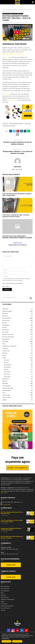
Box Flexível (20, 13)
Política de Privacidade (7, 606)
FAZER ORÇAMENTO (17, 468)
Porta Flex (6, 374)
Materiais (4, 381)
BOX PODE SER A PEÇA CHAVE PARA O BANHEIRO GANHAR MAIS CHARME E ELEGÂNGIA (17, 237)
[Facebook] (8, 630)
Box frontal (5, 332)
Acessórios (5, 308)
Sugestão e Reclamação (7, 599)
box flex (5, 123)
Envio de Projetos (5, 608)
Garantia (3, 595)
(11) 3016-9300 (6, 504)
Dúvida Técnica (5, 597)
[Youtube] (26, 630)
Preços (2, 601)
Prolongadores (5, 590)
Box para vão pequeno (8, 337)
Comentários (17, 243)
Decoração (5, 341)
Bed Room (5, 313)
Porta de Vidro (6, 395)
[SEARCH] (31, 298)
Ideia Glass (7, 22)
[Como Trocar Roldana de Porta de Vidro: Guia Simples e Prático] (30, 521)
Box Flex (6, 57)
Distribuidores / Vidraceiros (9, 346)
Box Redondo (5, 339)
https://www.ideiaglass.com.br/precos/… (13, 54)
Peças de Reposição (7, 388)
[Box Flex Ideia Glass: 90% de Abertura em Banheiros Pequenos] (30, 538)
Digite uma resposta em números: (12, 283)
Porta (3, 392)
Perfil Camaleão (6, 390)
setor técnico (4, 492)
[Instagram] (13, 630)
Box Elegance (6, 325)
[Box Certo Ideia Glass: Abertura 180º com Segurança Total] (30, 513)
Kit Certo (4, 353)
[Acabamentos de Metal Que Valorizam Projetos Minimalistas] (30, 530)
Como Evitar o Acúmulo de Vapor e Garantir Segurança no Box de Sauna (15, 215)
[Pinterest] (17, 630)
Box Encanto (7, 367)
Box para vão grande (8, 334)
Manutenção (5, 378)
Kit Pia (4, 355)
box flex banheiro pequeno (16, 123)
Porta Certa (7, 371)
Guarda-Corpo (6, 350)
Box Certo (5, 315)
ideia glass (27, 123)
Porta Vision (7, 376)
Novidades (5, 383)
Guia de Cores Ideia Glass (12, 406)
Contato (3, 610)
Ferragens (5, 348)
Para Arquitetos (6, 386)
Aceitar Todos (6, 641)
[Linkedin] (22, 630)
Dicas (3, 343)
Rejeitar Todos (17, 641)
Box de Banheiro (14, 13)
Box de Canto (6, 320)
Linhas (4, 357)
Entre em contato (13, 100)
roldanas (4, 400)
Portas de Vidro (6, 397)
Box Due (4, 322)
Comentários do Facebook (17, 245)
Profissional (4, 603)
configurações (5, 638)
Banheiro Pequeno (6, 13)
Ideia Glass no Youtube (9, 125)
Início (3, 9)
